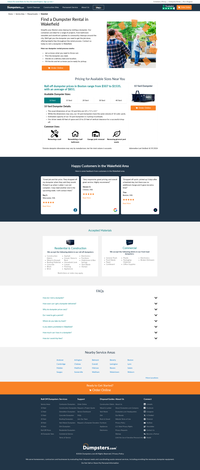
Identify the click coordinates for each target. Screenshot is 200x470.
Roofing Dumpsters (66, 419)
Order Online (185, 7)
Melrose (95, 368)
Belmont (95, 360)
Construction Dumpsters (68, 408)
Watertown (114, 372)
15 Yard (43, 415)
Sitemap (118, 434)
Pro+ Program (188, 2)
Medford (77, 368)
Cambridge (61, 364)
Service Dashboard (84, 412)
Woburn (131, 372)
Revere (112, 368)
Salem (130, 368)
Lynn (129, 364)
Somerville (78, 372)
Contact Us (151, 430)
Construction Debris (107, 404)
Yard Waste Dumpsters (67, 423)
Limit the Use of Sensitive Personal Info (129, 438)
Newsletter (150, 426)
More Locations (152, 378)
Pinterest (150, 419)
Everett (95, 364)
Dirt (101, 415)
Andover (60, 360)
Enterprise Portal (174, 2)
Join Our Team (82, 419)
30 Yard (43, 423)
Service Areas (45, 404)
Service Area (20, 14)
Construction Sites (52, 8)
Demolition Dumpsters (67, 412)
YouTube (149, 423)
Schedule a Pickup (159, 2)
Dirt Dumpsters (64, 426)
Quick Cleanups (34, 8)
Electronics (104, 430)
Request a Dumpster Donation (88, 423)
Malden (60, 368)
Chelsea (77, 364)
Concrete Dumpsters (66, 415)
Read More (47, 206)
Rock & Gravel (105, 419)
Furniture (103, 423)
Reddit (149, 438)
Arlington (78, 360)
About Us (86, 8)
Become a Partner (153, 434)
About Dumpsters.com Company (127, 408)
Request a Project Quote (86, 408)
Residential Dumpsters (67, 430)
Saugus (59, 372)
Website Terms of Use (123, 419)
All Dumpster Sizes (47, 434)
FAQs (79, 415)
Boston (130, 360)
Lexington (114, 364)
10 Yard (43, 408)
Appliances (104, 426)
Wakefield (44, 14)
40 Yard (43, 426)
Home (10, 14)
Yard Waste (104, 412)
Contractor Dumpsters (67, 404)
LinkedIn (150, 404)
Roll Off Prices (46, 430)
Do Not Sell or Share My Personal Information (100, 463)
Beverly (113, 360)
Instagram (150, 412)
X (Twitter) (150, 415)
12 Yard (43, 412)
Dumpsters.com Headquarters (126, 412)
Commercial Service (66, 434)
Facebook (150, 408)
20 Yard (43, 419)
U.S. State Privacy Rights (124, 426)
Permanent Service (71, 8)
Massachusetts (32, 14)
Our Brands (119, 415)
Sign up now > (49, 2)
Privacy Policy (120, 423)
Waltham (95, 372)
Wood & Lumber (105, 408)
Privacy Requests (121, 430)
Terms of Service (65, 438)
